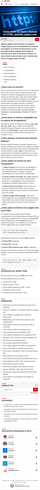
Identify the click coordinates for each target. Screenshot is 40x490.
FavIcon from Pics (28, 110)
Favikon (25, 112)
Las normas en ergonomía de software (15, 343)
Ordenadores (8, 4)
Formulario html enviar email (12, 292)
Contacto (16, 482)
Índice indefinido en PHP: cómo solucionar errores (19, 361)
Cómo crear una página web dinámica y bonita (18, 366)
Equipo (13, 480)
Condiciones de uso (21, 480)
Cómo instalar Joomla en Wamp (13, 364)
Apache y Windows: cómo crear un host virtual (18, 369)
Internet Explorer (9, 73)
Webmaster (34, 4)
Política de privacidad (32, 480)
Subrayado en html (9, 290)
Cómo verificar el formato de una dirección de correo (20, 358)
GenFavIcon (5, 112)
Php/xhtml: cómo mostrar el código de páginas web (20, 337)
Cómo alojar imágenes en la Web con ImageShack (19, 345)
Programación (24, 4)
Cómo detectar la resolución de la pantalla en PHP (19, 335)
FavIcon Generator (15, 112)
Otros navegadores (10, 76)
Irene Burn (4, 39)
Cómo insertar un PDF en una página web (16, 329)
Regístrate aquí (6, 480)
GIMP (33, 99)
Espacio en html (8, 284)
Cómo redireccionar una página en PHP (16, 356)
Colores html (7, 282)
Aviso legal (23, 482)
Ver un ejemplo (34, 392)
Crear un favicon (9, 67)
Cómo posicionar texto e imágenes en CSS (17, 332)
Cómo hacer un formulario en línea (14, 340)
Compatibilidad (9, 70)
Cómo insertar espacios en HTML (14, 287)
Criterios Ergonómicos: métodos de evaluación (18, 348)
